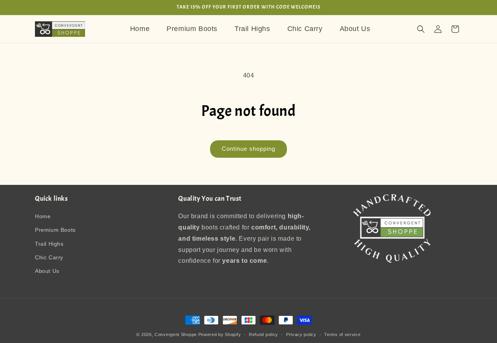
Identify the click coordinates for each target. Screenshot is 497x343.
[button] (420, 29)
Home (42, 217)
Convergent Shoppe (176, 334)
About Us (47, 271)
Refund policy (263, 334)
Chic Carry (49, 257)
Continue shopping (248, 148)
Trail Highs (49, 244)
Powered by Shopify (219, 334)
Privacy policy (301, 334)
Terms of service (342, 334)
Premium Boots (55, 230)
